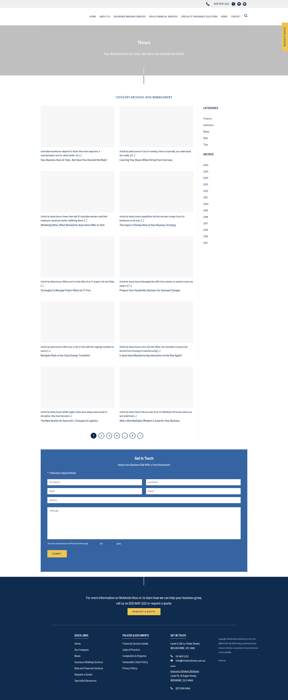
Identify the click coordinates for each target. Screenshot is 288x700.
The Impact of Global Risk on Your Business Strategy (148, 225)
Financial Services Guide (135, 643)
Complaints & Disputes (134, 656)
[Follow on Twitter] (239, 4)
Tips (205, 144)
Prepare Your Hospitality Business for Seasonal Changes (150, 290)
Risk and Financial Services (88, 668)
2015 (205, 236)
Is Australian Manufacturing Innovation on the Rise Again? (151, 355)
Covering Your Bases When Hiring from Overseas (146, 160)
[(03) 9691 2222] (208, 4)
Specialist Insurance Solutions (199, 16)
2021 (205, 197)
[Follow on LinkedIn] (244, 4)
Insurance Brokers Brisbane (184, 671)
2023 (205, 184)
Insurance (208, 125)
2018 (205, 217)
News (224, 16)
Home (93, 16)
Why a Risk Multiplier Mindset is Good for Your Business (150, 420)
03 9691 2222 (182, 656)
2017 (205, 223)
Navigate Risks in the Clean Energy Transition (65, 355)
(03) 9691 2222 (221, 3)
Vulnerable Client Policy (135, 662)
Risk (205, 138)
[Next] (140, 436)
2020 (205, 204)
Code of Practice (131, 649)
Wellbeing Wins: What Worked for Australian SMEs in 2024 (72, 225)
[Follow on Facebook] (233, 4)
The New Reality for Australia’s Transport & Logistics (69, 420)
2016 (205, 229)
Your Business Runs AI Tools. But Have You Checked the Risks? (74, 160)
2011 (205, 242)
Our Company (81, 649)
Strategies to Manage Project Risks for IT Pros (66, 290)
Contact (236, 16)
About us (105, 16)
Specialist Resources (85, 680)
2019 (205, 210)
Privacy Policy (93, 543)
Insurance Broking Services (130, 16)
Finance (207, 118)
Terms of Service (109, 543)
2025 (205, 171)
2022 (205, 190)
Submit (57, 554)
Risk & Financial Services (163, 16)
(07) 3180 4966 (183, 688)
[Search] (245, 15)
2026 (205, 165)
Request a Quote (83, 674)
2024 (205, 177)
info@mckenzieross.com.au (190, 660)
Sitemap (222, 660)
